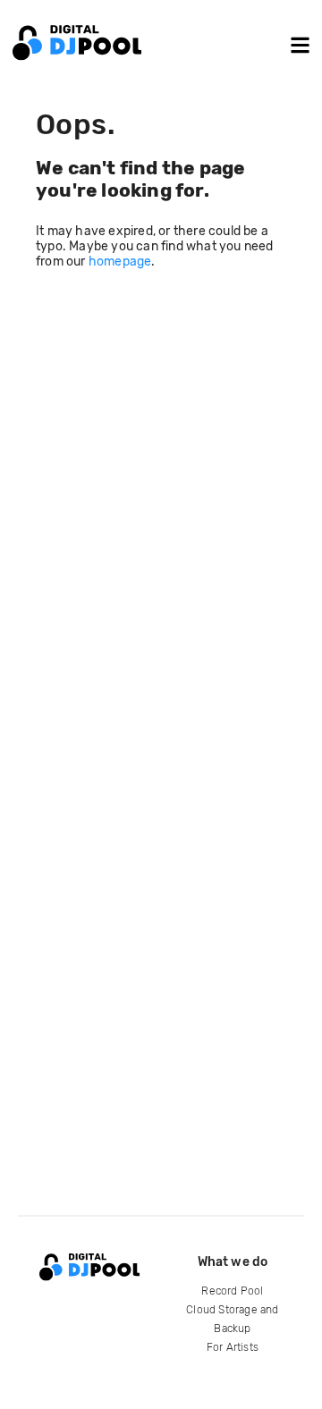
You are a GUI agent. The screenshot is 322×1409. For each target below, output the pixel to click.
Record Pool (232, 1291)
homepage (120, 261)
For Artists (232, 1347)
